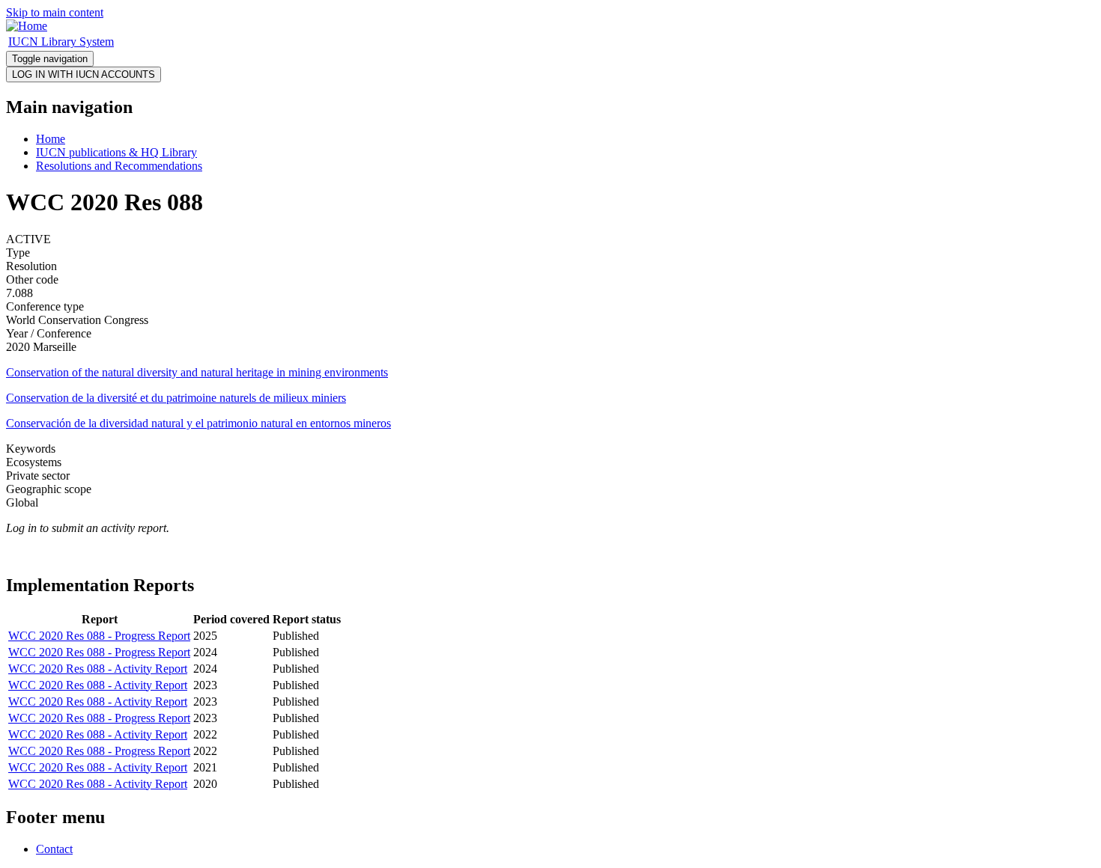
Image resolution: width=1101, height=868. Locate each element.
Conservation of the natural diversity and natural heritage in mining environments (197, 372)
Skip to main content (54, 12)
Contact (54, 849)
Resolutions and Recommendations (119, 165)
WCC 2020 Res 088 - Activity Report (97, 668)
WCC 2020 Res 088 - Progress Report (99, 635)
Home (50, 138)
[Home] (26, 25)
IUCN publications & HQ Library (116, 152)
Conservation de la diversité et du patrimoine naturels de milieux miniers (176, 397)
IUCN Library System (61, 41)
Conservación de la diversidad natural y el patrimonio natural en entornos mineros (198, 423)
